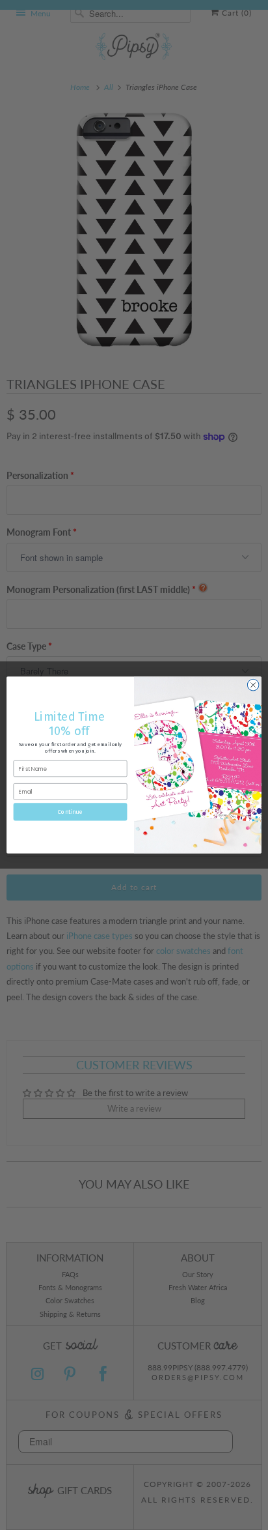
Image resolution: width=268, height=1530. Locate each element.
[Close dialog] (253, 685)
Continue (70, 811)
